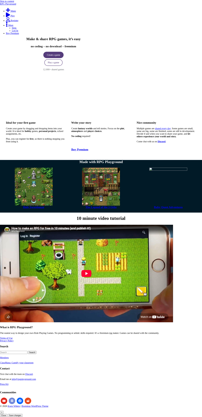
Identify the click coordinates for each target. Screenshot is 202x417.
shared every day (163, 128)
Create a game (53, 55)
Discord (29, 374)
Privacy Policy (7, 340)
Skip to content (7, 1)
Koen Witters (14, 406)
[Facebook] (20, 401)
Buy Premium (79, 149)
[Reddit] (28, 401)
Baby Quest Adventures (168, 207)
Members (4, 357)
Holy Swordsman (33, 207)
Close (3, 415)
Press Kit (4, 384)
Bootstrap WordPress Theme (35, 406)
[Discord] (12, 401)
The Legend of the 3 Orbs (101, 207)
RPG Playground (8, 4)
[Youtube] (4, 401)
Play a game (53, 62)
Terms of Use (6, 338)
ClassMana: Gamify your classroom (16, 362)
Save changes (15, 415)
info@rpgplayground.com (24, 379)
